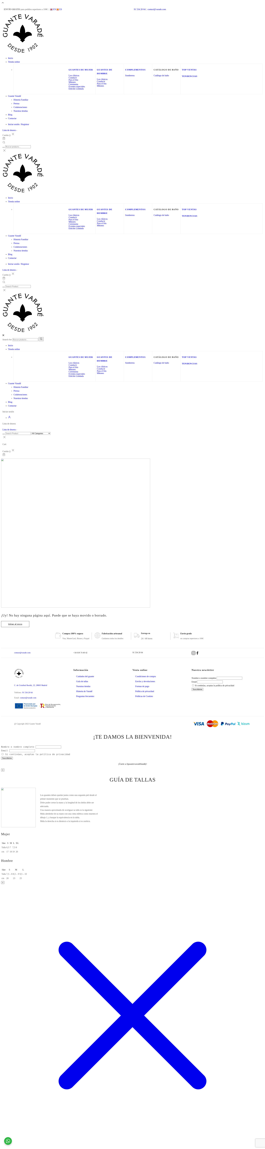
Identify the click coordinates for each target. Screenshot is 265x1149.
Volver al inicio (15, 624)
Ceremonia (73, 84)
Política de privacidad (144, 691)
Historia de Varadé (84, 691)
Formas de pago (142, 686)
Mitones (72, 82)
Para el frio (73, 80)
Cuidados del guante (85, 676)
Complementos (135, 70)
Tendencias (189, 76)
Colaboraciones (20, 107)
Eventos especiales (77, 86)
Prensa (16, 103)
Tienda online (14, 62)
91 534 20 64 (139, 9)
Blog (10, 114)
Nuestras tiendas (21, 111)
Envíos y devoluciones (145, 681)
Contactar (12, 118)
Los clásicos (74, 75)
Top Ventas (189, 70)
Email (194, 682)
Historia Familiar (21, 100)
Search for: (7, 339)
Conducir (73, 78)
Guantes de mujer (81, 70)
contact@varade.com (157, 9)
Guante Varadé (14, 96)
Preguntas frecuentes (85, 696)
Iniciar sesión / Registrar (18, 124)
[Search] (41, 339)
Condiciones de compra (145, 676)
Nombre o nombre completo (204, 678)
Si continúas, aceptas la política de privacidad (214, 685)
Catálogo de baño (161, 75)
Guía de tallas (82, 681)
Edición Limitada (76, 89)
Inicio (10, 58)
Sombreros (130, 75)
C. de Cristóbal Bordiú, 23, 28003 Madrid (30, 685)
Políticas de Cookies (144, 696)
